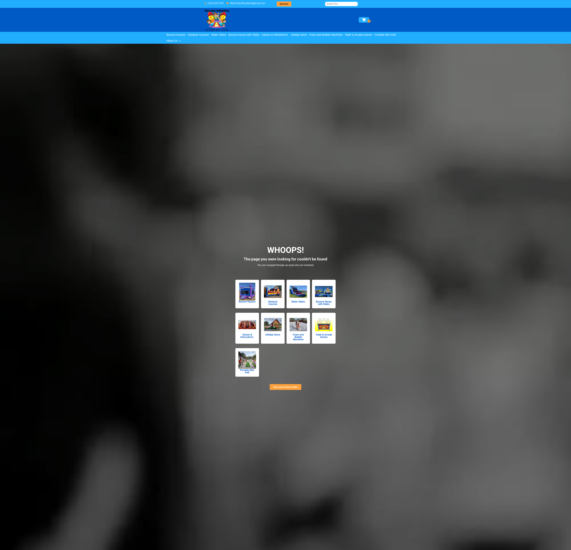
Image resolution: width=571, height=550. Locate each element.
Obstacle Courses (198, 34)
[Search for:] (341, 4)
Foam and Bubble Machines (326, 34)
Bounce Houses (176, 34)
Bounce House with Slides (243, 34)
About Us (172, 40)
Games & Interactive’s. (275, 34)
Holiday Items (299, 34)
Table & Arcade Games (358, 34)
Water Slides (218, 34)
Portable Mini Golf (385, 34)
